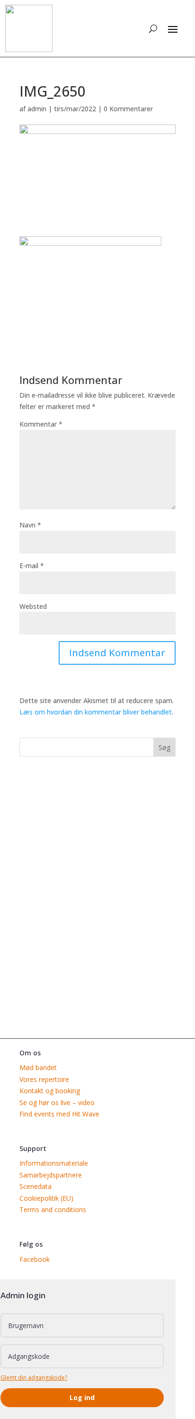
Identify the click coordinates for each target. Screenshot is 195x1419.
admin (36, 108)
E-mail (31, 565)
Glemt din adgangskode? (33, 1378)
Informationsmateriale (53, 1163)
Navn (30, 524)
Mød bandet (38, 1067)
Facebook (34, 1259)
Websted (33, 606)
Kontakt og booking (49, 1090)
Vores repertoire (44, 1079)
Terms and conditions (52, 1209)
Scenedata (35, 1186)
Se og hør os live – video (57, 1102)
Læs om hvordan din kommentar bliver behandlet (95, 711)
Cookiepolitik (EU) (46, 1198)
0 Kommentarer (128, 108)
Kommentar (40, 423)
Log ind (82, 1397)
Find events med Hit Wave (59, 1113)
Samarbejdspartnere (50, 1174)
